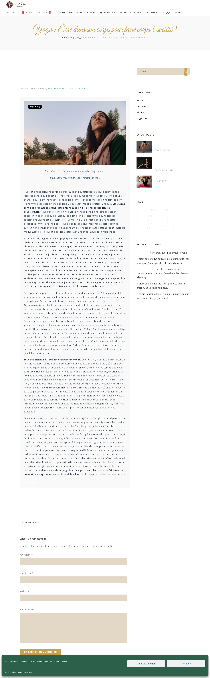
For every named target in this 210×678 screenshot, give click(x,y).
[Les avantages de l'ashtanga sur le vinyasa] (144, 142)
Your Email (26, 573)
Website (24, 591)
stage (142, 228)
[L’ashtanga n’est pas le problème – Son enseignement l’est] (144, 158)
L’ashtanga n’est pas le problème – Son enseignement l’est (168, 162)
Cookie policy (10, 672)
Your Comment (28, 609)
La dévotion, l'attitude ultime (113, 498)
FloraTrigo (53, 88)
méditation (160, 216)
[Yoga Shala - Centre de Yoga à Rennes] (16, 4)
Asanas (141, 100)
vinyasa (156, 228)
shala (175, 222)
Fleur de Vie (143, 252)
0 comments (80, 88)
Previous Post (27, 495)
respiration (159, 222)
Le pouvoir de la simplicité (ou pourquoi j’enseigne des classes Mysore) (162, 273)
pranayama (177, 216)
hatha (173, 210)
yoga (169, 228)
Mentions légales (25, 672)
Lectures (142, 106)
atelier (159, 210)
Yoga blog (82, 37)
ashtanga (144, 210)
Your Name (26, 554)
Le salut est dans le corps (170, 177)
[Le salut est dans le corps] (144, 177)
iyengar (143, 216)
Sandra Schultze (145, 269)
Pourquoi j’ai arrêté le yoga (171, 252)
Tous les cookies (146, 663)
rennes (143, 222)
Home (64, 37)
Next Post (124, 495)
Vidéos (141, 112)
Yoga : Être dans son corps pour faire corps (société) (71, 75)
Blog (72, 37)
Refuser (186, 663)
